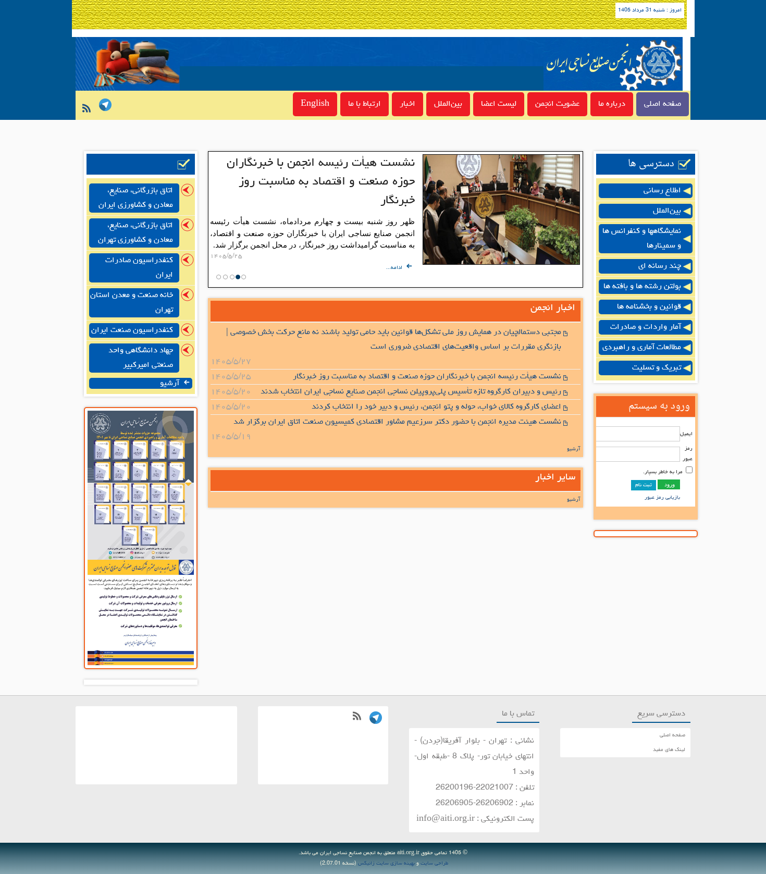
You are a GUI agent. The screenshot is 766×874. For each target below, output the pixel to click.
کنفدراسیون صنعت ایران (132, 330)
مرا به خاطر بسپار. (663, 472)
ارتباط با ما (364, 104)
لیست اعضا (498, 104)
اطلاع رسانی (662, 190)
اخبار (407, 104)
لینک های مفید (669, 750)
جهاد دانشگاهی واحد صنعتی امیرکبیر (140, 358)
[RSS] (84, 111)
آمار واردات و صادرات (645, 327)
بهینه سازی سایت (395, 863)
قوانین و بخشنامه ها (649, 307)
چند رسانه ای (659, 266)
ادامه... (395, 268)
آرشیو (573, 449)
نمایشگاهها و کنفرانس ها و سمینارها (641, 239)
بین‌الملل (448, 104)
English (315, 104)
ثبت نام (643, 485)
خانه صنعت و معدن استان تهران (131, 303)
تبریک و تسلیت (656, 368)
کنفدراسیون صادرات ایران (139, 268)
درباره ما (611, 104)
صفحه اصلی (662, 104)
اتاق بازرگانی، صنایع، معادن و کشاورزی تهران (135, 233)
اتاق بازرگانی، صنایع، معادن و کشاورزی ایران (135, 198)
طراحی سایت (434, 863)
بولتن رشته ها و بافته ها (642, 286)
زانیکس (366, 863)
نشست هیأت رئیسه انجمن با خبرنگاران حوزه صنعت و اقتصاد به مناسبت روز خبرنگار (321, 182)
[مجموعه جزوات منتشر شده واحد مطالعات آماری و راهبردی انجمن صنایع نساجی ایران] (141, 559)
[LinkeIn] (104, 106)
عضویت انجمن (557, 104)
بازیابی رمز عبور (662, 498)
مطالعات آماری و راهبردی (641, 347)
